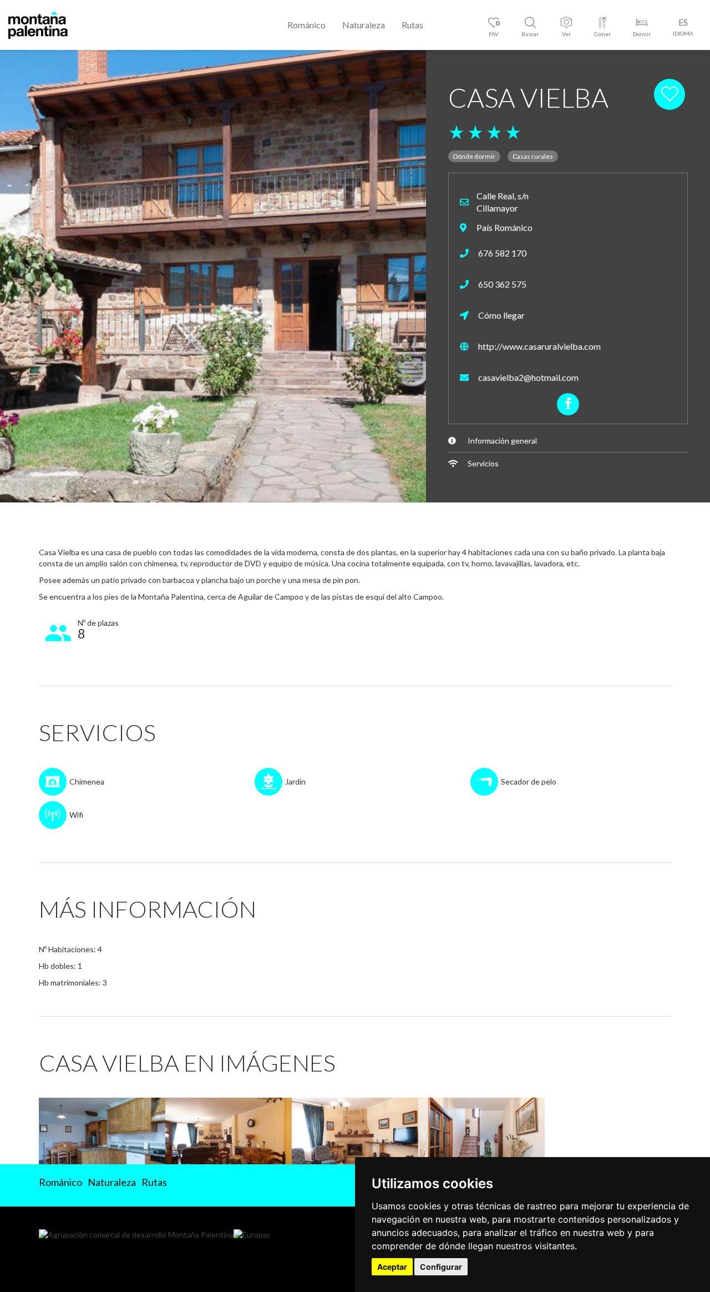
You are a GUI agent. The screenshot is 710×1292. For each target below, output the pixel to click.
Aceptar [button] (392, 1266)
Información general (502, 440)
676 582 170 (501, 253)
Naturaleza (363, 24)
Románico (306, 24)
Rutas (412, 24)
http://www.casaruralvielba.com (538, 346)
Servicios (483, 463)
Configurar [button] (441, 1266)
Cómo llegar (500, 315)
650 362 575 (501, 284)
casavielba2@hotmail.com (527, 377)
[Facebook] (568, 404)
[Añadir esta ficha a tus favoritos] (670, 93)
